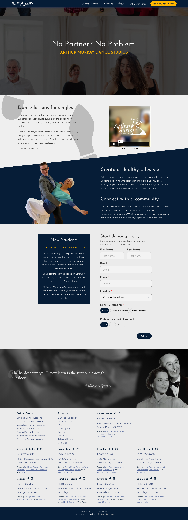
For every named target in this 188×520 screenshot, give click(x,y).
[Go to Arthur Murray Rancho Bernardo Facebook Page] (80, 478)
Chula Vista (159, 497)
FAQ (60, 425)
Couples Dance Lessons (30, 421)
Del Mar (100, 434)
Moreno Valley (103, 499)
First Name (107, 250)
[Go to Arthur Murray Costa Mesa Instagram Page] (77, 449)
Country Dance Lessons (30, 439)
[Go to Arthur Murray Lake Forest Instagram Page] (116, 449)
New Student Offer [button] (163, 4)
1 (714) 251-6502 (66, 454)
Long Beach (143, 449)
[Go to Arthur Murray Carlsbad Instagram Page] (41, 449)
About (121, 4)
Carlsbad (28, 467)
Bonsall (36, 467)
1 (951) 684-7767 (105, 483)
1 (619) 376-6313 (145, 483)
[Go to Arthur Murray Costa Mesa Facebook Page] (73, 449)
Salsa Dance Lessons (28, 428)
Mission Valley (143, 502)
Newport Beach (65, 472)
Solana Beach (104, 414)
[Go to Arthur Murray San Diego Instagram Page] (155, 478)
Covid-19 (62, 435)
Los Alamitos (142, 470)
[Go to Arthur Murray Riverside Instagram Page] (114, 478)
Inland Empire (103, 502)
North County (69, 502)
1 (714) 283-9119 (25, 483)
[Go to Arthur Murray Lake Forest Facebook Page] (112, 449)
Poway (76, 499)
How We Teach (66, 421)
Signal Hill (141, 472)
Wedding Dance (139, 311)
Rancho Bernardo (67, 479)
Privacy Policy (65, 439)
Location (105, 291)
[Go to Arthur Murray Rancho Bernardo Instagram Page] (84, 478)
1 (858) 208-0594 (106, 418)
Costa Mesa (64, 449)
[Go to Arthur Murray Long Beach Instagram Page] (156, 449)
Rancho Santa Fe (104, 437)
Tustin (29, 499)
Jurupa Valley (119, 497)
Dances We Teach (67, 417)
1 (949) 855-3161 (105, 454)
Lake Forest (103, 449)
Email (104, 263)
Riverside (102, 479)
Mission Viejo (108, 470)
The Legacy (64, 428)
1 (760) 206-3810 (25, 454)
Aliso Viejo (119, 467)
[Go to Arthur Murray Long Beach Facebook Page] (152, 449)
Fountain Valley (82, 467)
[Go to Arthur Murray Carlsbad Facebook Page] (38, 449)
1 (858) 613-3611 (65, 483)
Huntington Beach (66, 470)
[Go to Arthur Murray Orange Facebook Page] (28, 478)
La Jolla (150, 499)
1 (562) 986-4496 (146, 454)
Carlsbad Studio (26, 449)
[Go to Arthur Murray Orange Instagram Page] (32, 478)
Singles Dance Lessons (29, 417)
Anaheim (36, 497)
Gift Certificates (137, 4)
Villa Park (41, 499)
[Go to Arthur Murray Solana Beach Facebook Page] (115, 413)
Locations (108, 4)
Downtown (142, 499)
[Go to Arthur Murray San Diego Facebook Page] (151, 478)
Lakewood (160, 467)
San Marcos (41, 470)
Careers (62, 432)
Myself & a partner (120, 311)
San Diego (142, 479)
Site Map (62, 442)
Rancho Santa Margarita (108, 472)
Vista (23, 472)
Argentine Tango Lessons (31, 435)
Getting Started (89, 4)
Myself (105, 311)
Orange (21, 479)
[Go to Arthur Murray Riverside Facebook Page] (110, 478)
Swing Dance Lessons (29, 432)
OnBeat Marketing (106, 514)
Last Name (134, 250)
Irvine (77, 470)
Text (112, 325)
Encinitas (44, 467)
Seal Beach (154, 470)
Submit (144, 336)
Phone (104, 277)
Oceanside (31, 470)
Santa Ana (21, 499)
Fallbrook (21, 470)
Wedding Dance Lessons (31, 425)
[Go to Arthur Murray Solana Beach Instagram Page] (119, 413)
